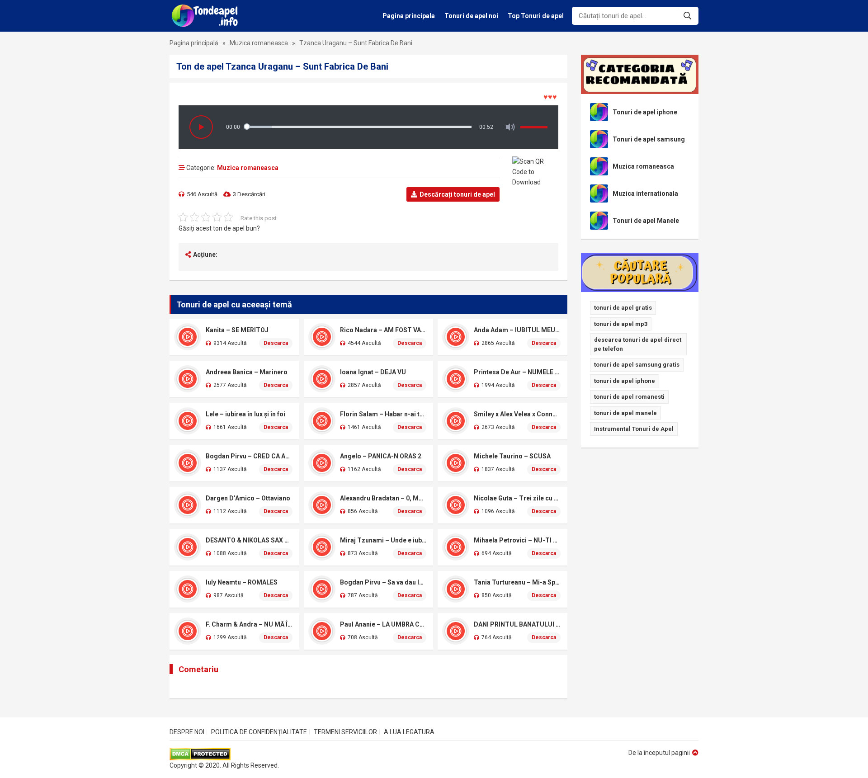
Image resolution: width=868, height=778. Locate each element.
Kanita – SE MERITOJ (237, 330)
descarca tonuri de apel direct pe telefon (637, 344)
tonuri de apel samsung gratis (636, 364)
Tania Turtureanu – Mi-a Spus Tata (517, 582)
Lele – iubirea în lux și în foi (245, 414)
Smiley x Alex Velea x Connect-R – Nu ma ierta (517, 414)
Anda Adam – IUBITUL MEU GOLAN (517, 330)
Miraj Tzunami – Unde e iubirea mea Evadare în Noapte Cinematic (383, 540)
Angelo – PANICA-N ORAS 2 (380, 456)
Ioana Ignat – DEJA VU (373, 372)
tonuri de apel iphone (624, 380)
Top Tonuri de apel (536, 15)
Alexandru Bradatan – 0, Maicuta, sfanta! (383, 498)
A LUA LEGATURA (409, 732)
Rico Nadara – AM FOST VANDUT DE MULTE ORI (383, 330)
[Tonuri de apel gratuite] (207, 16)
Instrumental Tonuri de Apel (634, 428)
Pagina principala (408, 15)
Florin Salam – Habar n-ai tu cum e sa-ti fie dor (383, 414)
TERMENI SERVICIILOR (345, 732)
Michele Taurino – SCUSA (512, 456)
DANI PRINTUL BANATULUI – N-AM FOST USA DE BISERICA (517, 624)
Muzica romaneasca (259, 43)
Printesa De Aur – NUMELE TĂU (517, 372)
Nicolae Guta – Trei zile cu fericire (517, 498)
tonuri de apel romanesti (629, 396)
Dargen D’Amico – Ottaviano (248, 498)
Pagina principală (194, 43)
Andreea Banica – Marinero (247, 372)
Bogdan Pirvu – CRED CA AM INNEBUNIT (249, 456)
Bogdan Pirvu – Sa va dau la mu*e (383, 582)
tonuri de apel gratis (623, 307)
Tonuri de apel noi (471, 15)
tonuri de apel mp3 (620, 324)
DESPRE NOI (187, 732)
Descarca (276, 343)
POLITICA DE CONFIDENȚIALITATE (259, 732)
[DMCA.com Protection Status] (224, 754)
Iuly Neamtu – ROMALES (242, 582)
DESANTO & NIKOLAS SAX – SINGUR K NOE (249, 540)
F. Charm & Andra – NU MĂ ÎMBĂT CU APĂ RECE (249, 624)
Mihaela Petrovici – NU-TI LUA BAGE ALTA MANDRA (517, 540)
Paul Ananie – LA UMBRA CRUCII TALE (383, 624)
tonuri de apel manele (625, 413)
